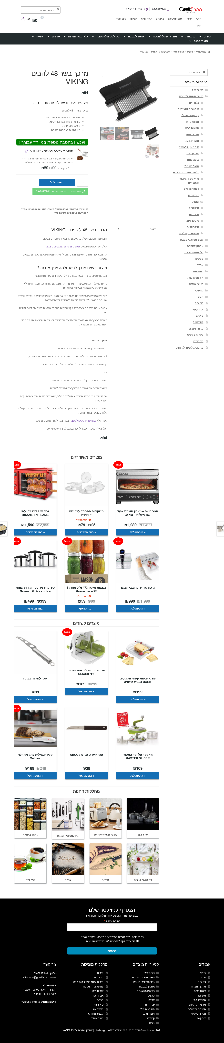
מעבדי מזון (192, 134)
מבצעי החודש (95, 1013)
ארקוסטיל (197, 309)
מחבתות (190, 36)
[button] (82, 154)
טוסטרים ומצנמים (188, 109)
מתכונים (198, 341)
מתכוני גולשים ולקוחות (189, 347)
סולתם (199, 316)
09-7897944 (159, 9)
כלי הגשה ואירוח (78, 36)
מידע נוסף (85, 608)
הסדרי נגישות (198, 1013)
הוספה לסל (56, 182)
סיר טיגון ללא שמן (188, 147)
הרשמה (112, 951)
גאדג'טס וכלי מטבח (108, 36)
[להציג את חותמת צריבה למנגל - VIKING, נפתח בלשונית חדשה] (26, 151)
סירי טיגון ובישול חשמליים (189, 180)
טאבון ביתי (192, 153)
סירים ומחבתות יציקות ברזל (88, 982)
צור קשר (201, 1018)
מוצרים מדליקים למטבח (83, 420)
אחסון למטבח (136, 36)
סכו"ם (100, 1000)
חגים (198, 25)
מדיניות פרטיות (197, 1004)
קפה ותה (198, 271)
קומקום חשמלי (190, 115)
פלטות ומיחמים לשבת (186, 172)
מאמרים (160, 18)
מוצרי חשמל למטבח (165, 36)
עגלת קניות (146, 18)
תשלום (133, 18)
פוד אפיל (198, 322)
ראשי (198, 18)
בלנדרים (194, 102)
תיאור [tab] (153, 229)
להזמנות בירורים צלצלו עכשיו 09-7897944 (58, 191)
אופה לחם (193, 160)
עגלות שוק (97, 991)
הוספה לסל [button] (136, 532)
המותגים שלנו (195, 278)
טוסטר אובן (192, 220)
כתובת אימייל (112, 921)
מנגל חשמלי (191, 166)
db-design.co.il (103, 1030)
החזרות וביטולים (197, 1009)
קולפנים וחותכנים (37, 209)
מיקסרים (194, 208)
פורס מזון (193, 195)
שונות (195, 201)
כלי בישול (197, 90)
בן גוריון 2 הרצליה (136, 9)
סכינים (56, 36)
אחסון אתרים (85, 1030)
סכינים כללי (178, 51)
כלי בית (199, 303)
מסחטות (194, 214)
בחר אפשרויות (85, 532)
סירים (207, 36)
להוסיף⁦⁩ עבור (55, 168)
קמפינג (71, 212)
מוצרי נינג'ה (192, 141)
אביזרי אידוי (97, 995)
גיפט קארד (121, 18)
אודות (189, 18)
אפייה (39, 36)
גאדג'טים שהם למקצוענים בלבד (62, 246)
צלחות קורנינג (195, 335)
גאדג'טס (74, 209)
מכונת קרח (192, 121)
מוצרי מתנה (201, 41)
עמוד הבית (201, 51)
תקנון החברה (198, 986)
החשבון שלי (199, 1000)
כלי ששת (98, 1004)
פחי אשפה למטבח (93, 986)
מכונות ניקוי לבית (189, 233)
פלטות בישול (191, 189)
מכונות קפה (192, 128)
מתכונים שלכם (175, 18)
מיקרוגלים (193, 227)
